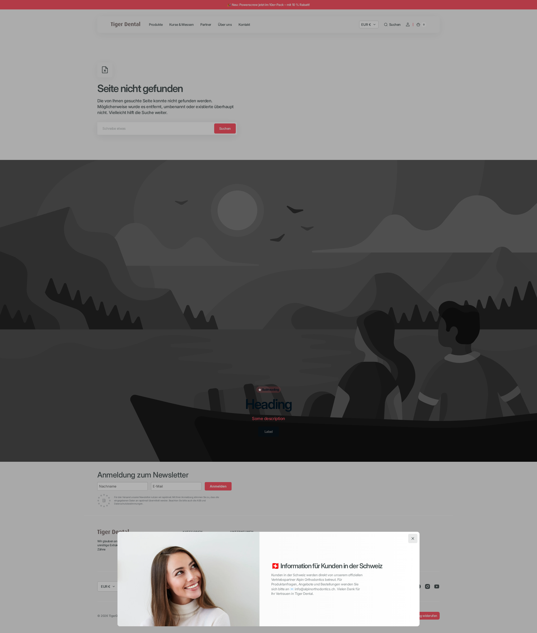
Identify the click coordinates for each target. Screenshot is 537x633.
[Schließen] (412, 538)
